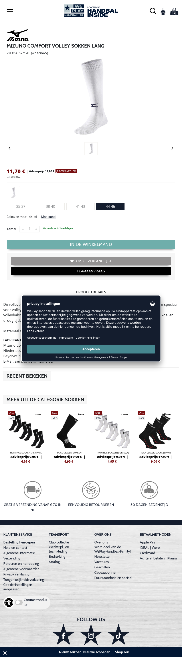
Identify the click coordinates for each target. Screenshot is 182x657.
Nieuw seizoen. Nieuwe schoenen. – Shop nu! (94, 652)
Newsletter (102, 556)
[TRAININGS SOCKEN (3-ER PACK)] (26, 436)
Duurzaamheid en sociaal (113, 578)
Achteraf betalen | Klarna (158, 558)
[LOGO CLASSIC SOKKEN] (69, 436)
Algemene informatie (19, 553)
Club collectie (59, 542)
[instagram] (91, 634)
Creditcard (147, 553)
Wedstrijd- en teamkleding (59, 549)
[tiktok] (118, 634)
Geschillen (102, 567)
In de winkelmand (91, 244)
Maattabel (48, 217)
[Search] (153, 11)
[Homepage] (91, 11)
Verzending (11, 558)
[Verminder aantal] (23, 229)
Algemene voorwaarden (21, 569)
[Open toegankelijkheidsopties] (8, 602)
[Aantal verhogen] (36, 229)
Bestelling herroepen (19, 542)
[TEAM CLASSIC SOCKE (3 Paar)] (155, 436)
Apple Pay (147, 542)
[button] (10, 11)
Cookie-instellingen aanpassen (17, 587)
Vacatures (101, 562)
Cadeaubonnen (105, 572)
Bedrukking (57, 556)
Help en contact (15, 547)
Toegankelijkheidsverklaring (23, 579)
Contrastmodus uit (35, 602)
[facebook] (63, 634)
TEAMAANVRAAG (91, 271)
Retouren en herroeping (21, 563)
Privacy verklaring (16, 574)
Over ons (101, 542)
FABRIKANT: (12, 340)
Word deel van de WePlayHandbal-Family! (112, 549)
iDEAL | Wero (150, 547)
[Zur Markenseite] (18, 35)
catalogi (54, 562)
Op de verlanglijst (93, 261)
